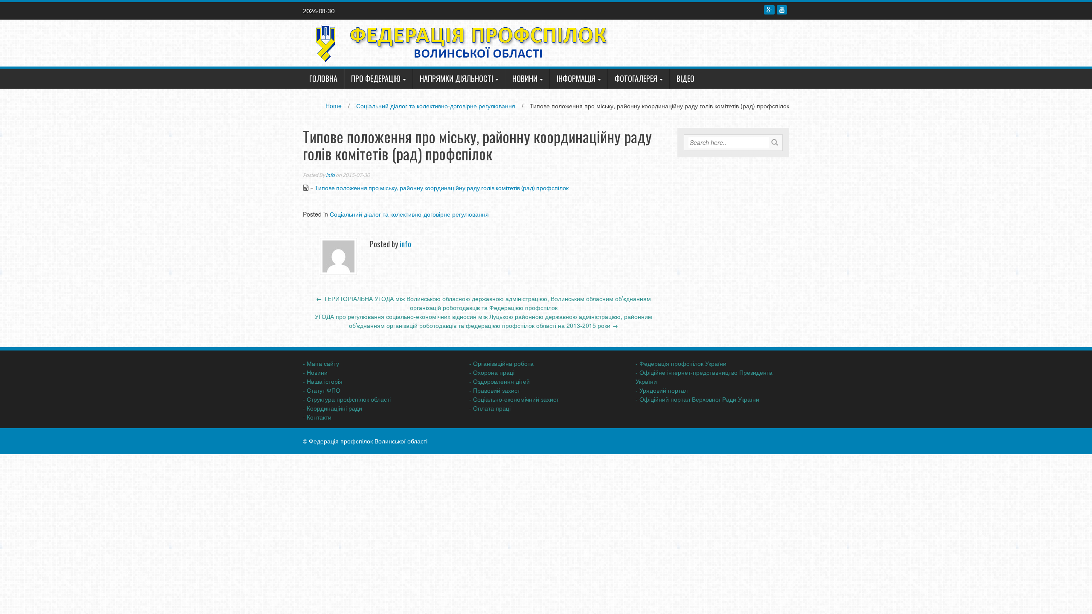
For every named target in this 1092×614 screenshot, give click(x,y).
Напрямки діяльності (456, 78)
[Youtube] (782, 9)
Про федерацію (376, 78)
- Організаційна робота (501, 363)
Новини (524, 78)
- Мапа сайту (321, 363)
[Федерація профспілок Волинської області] (458, 42)
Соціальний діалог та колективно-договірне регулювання (435, 105)
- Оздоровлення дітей (499, 381)
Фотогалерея (636, 78)
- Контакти (317, 417)
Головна (323, 78)
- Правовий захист (494, 390)
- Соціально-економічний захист (514, 399)
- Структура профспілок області (347, 399)
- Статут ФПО (321, 390)
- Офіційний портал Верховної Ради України (697, 399)
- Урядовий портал (662, 390)
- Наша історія (323, 381)
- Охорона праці (491, 372)
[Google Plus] (769, 9)
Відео (685, 78)
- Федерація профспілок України (681, 363)
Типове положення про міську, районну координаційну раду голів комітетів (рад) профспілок (442, 187)
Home (333, 105)
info (330, 175)
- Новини (315, 372)
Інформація (576, 78)
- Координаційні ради (332, 408)
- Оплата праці (490, 408)
